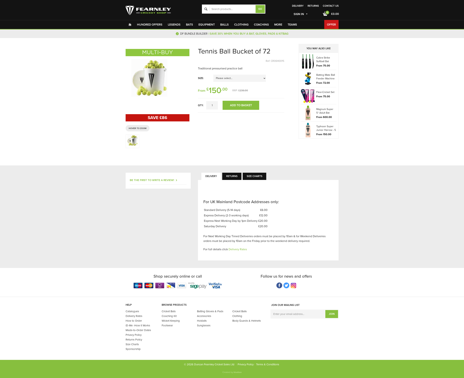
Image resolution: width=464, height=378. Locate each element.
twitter (286, 285)
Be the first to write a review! (152, 180)
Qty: (200, 105)
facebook (279, 285)
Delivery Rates (238, 249)
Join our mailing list (285, 305)
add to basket (241, 105)
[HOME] (130, 24)
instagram (294, 285)
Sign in (299, 14)
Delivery (211, 176)
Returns (231, 176)
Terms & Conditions (267, 364)
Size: (201, 78)
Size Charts (254, 176)
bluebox (238, 372)
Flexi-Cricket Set (325, 92)
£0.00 (333, 13)
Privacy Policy (246, 364)
